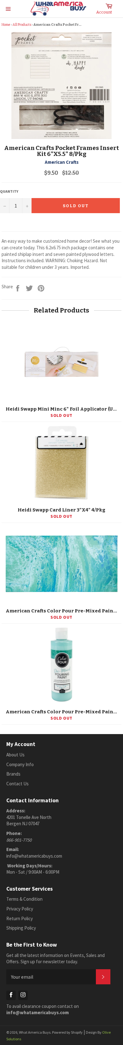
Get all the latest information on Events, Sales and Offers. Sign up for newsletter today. (55, 958)
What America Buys (34, 1032)
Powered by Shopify (67, 1032)
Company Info (20, 764)
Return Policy (19, 918)
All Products (22, 25)
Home (6, 25)
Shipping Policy (21, 928)
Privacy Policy (19, 909)
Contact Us (17, 784)
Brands (13, 774)
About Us (15, 755)
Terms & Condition (24, 899)
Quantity (9, 191)
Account (104, 12)
